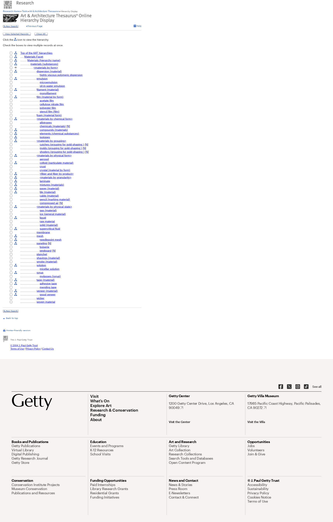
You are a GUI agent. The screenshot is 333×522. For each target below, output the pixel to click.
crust (43, 166)
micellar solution (49, 268)
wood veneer (48, 294)
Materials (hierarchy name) (43, 60)
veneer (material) (47, 290)
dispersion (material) (49, 71)
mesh (40, 236)
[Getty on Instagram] (297, 386)
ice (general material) (53, 214)
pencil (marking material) (55, 199)
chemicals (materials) (53, 126)
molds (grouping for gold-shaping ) (61, 148)
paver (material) (49, 188)
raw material (47, 221)
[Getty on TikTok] (306, 386)
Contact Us (48, 348)
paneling (42, 243)
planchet (42, 254)
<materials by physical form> (54, 155)
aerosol (44, 159)
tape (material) (46, 279)
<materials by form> (46, 67)
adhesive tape (48, 283)
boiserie (44, 246)
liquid (43, 217)
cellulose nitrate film (52, 104)
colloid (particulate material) (56, 162)
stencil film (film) (49, 111)
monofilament (48, 93)
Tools (24, 11)
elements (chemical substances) (59, 133)
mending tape (48, 287)
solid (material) (49, 225)
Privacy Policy (33, 348)
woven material (46, 301)
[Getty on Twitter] (289, 386)
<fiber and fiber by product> (56, 173)
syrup (40, 272)
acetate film (47, 100)
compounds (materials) (54, 129)
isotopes (45, 137)
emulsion (42, 78)
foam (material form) (49, 115)
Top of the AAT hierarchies (36, 53)
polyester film (48, 107)
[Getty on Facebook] (280, 386)
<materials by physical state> (54, 206)
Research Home (12, 11)
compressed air (49, 203)
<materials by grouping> (51, 140)
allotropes (46, 122)
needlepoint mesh (50, 239)
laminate (45, 181)
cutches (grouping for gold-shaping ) (62, 144)
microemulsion (48, 82)
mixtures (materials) (52, 184)
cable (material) (49, 195)
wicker (40, 298)
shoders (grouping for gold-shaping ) (62, 151)
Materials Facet (33, 56)
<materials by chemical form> (54, 118)
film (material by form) (50, 96)
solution (41, 265)
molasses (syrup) (50, 276)
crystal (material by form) (55, 170)
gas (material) (48, 210)
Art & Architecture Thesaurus (44, 11)
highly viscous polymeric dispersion (61, 74)
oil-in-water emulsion (52, 85)
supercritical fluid (50, 228)
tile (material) (48, 192)
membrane (43, 232)
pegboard (45, 250)
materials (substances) (44, 63)
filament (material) (48, 89)
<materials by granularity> (55, 177)
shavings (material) (48, 257)
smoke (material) (47, 261)
